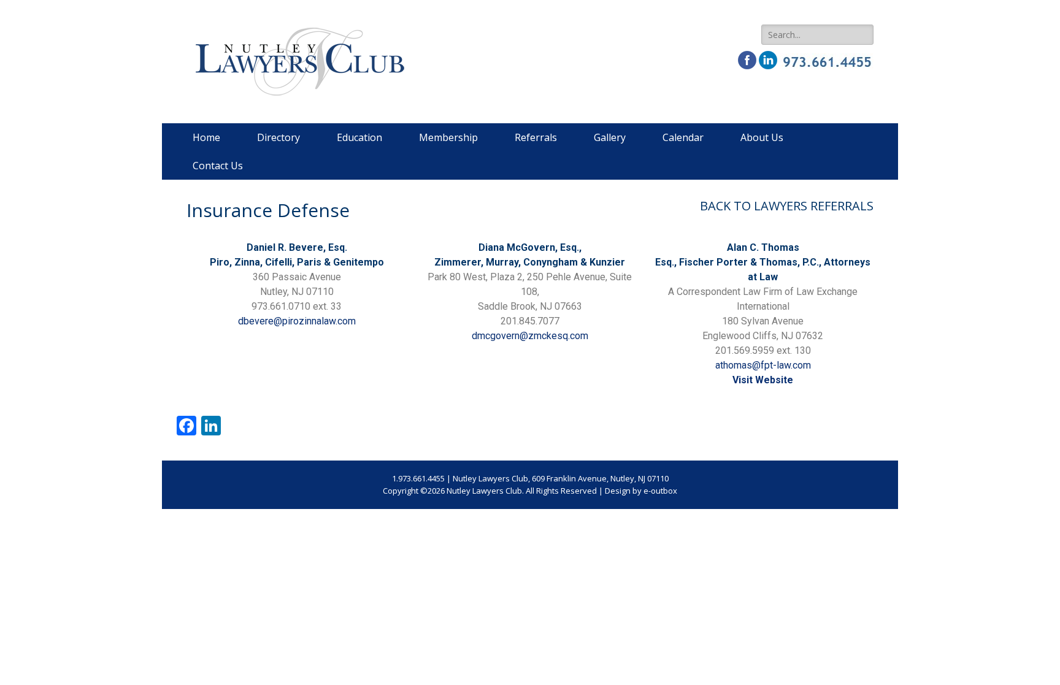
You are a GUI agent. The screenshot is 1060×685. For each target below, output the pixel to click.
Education (359, 137)
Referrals (536, 137)
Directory (278, 137)
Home (206, 137)
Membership (448, 137)
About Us (761, 137)
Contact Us (218, 165)
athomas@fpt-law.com (763, 365)
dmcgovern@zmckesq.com (530, 336)
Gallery (610, 137)
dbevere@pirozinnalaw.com (297, 321)
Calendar (683, 137)
